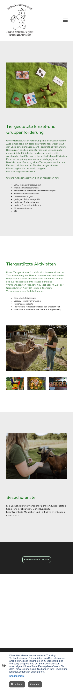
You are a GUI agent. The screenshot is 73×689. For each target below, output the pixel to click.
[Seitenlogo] (20, 20)
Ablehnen (35, 684)
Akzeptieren (17, 684)
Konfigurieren (16, 676)
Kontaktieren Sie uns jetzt (36, 559)
